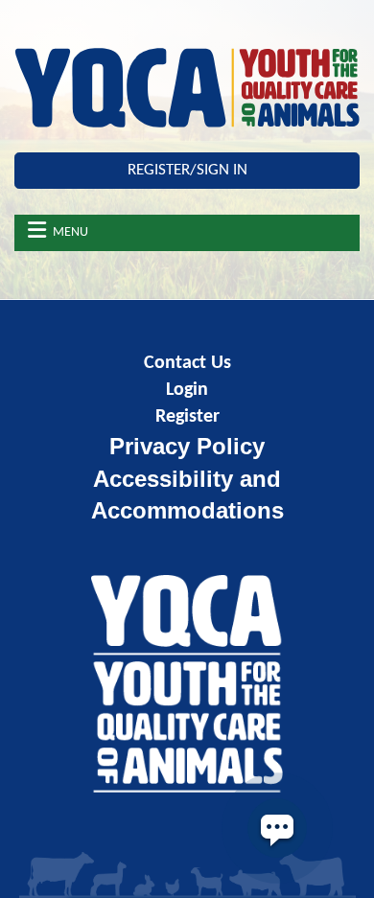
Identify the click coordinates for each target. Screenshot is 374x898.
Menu (70, 232)
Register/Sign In (187, 170)
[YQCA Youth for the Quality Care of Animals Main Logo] (187, 87)
